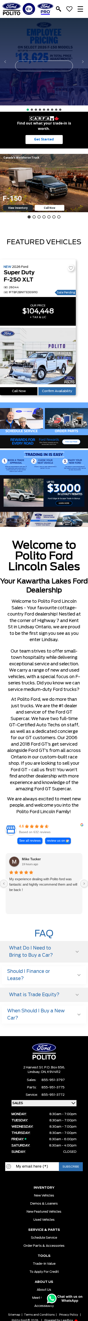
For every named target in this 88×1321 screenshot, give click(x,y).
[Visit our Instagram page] (48, 1178)
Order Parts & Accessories (44, 1245)
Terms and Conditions (39, 1314)
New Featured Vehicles (44, 1211)
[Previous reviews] (4, 883)
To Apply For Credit (44, 1271)
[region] (44, 65)
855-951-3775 (53, 1087)
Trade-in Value (44, 1263)
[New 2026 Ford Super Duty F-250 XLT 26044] (38, 356)
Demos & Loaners (44, 1203)
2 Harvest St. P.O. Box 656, (44, 1067)
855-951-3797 (53, 1080)
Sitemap (14, 1314)
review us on (56, 840)
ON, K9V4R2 (50, 1072)
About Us (44, 1289)
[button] (44, 61)
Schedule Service (44, 1237)
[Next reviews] (84, 883)
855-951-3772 (53, 1094)
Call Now (19, 391)
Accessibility (44, 1306)
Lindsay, (34, 1072)
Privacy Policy (68, 1314)
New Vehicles (44, 1195)
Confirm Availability (57, 391)
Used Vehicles (44, 1219)
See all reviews (30, 840)
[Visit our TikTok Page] (57, 1178)
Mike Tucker (31, 859)
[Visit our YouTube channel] (39, 1178)
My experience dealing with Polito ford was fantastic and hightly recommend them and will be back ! (43, 884)
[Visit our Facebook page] (30, 1178)
